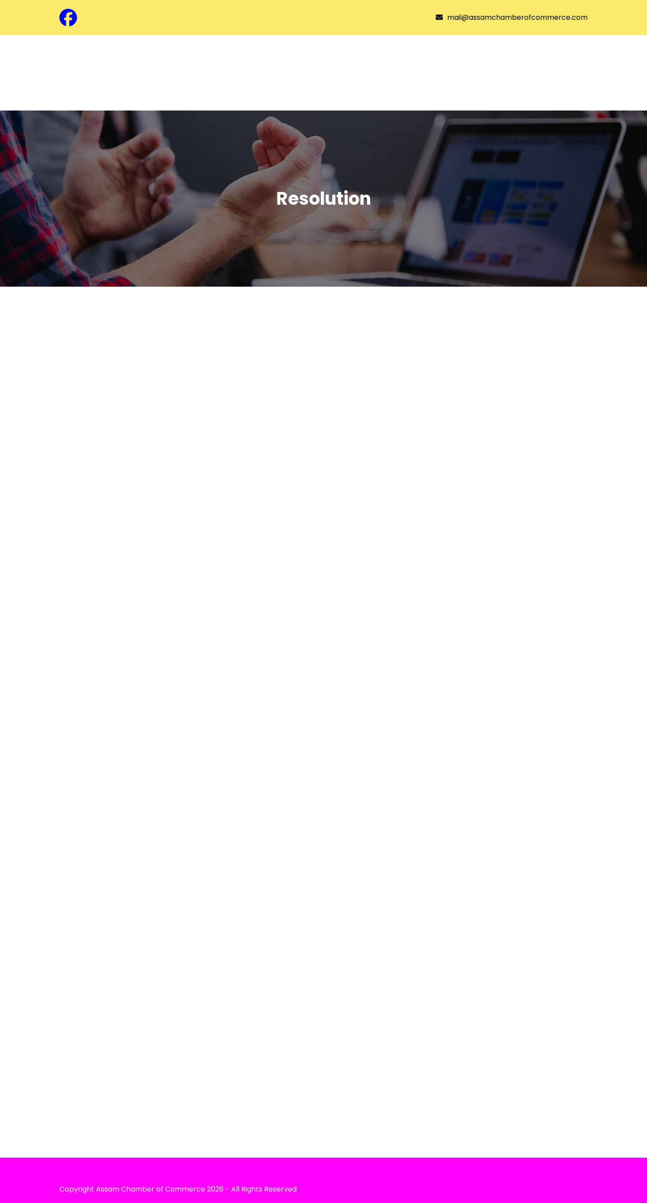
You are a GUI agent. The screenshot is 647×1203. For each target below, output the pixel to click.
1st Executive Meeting (129, 847)
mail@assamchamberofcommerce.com (517, 17)
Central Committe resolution (149, 377)
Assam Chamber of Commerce (150, 1189)
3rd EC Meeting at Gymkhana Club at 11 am (186, 1075)
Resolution (90, 358)
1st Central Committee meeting (156, 733)
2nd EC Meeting (112, 961)
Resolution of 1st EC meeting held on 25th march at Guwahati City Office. (236, 498)
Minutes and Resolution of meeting (166, 619)
